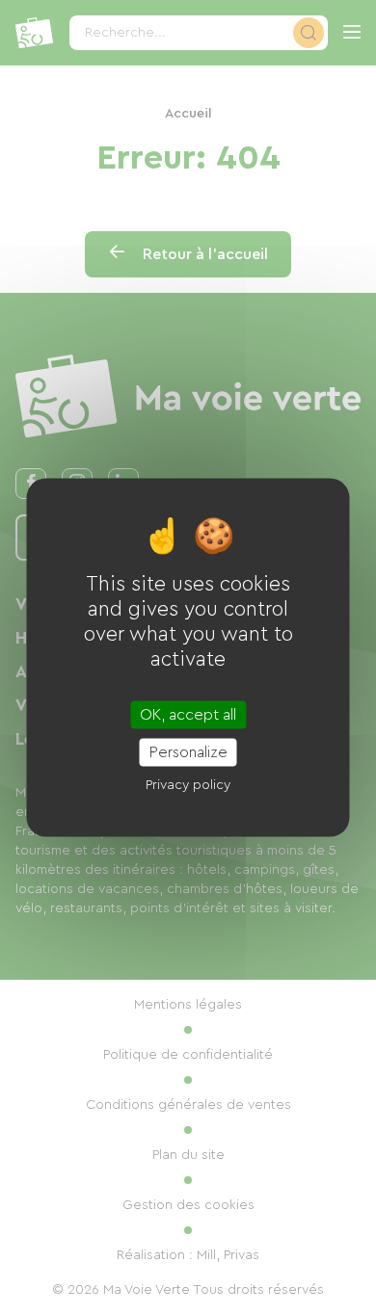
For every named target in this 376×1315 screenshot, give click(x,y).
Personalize (188, 752)
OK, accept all (188, 715)
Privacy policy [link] (188, 785)
